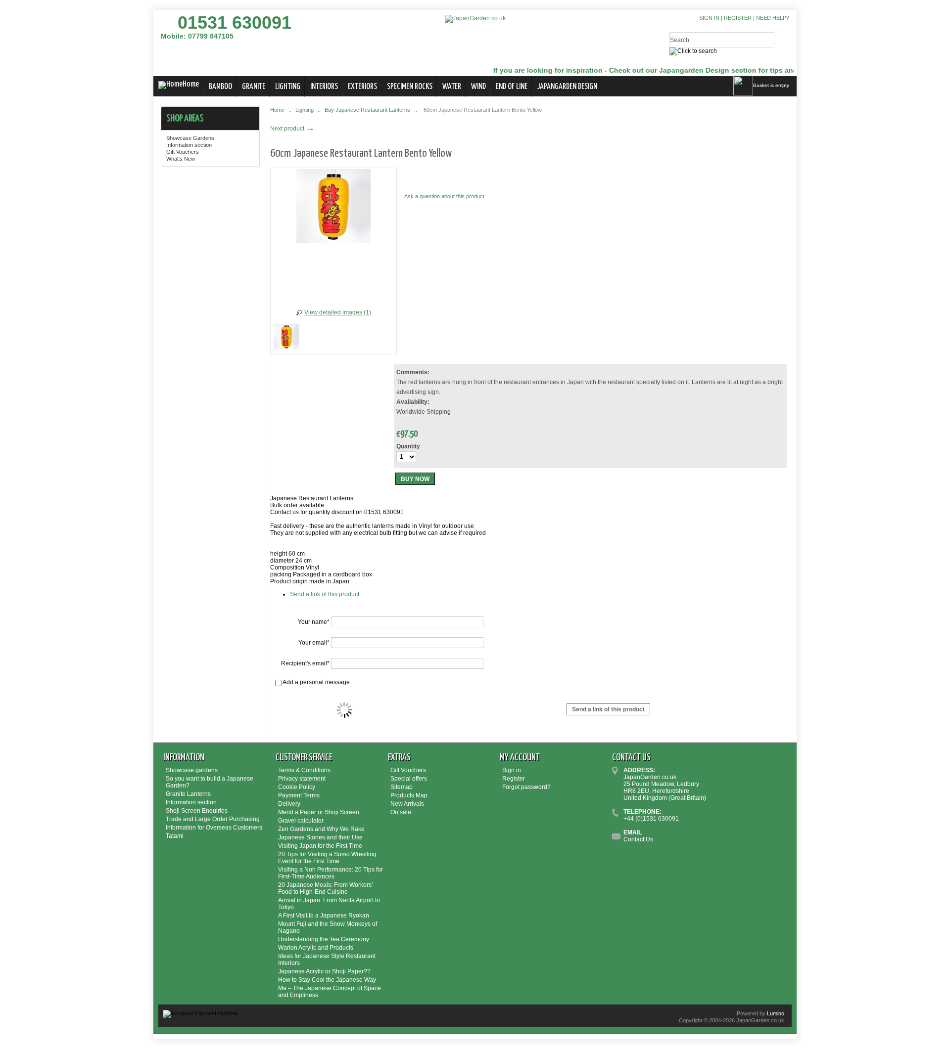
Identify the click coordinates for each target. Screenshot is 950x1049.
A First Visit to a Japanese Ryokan (323, 915)
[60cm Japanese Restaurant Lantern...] (286, 338)
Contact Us (638, 839)
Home (191, 84)
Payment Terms (299, 795)
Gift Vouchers (182, 152)
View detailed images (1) (337, 312)
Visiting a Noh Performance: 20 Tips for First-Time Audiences (330, 873)
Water (451, 87)
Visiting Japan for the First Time (320, 845)
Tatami (175, 835)
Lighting (287, 87)
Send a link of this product (324, 594)
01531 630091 (234, 22)
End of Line (511, 87)
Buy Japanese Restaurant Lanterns (367, 110)
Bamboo (220, 87)
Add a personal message (316, 682)
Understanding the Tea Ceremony (323, 939)
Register (738, 18)
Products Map (409, 795)
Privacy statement (302, 778)
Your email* (314, 642)
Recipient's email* (305, 663)
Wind (478, 87)
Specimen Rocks (409, 87)
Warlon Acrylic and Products (315, 947)
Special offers (408, 778)
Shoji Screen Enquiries (197, 810)
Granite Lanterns (188, 793)
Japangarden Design (567, 87)
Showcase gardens (192, 770)
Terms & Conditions (304, 770)
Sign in (709, 18)
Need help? (772, 18)
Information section (189, 145)
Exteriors (362, 87)
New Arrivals (407, 803)
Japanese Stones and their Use (320, 837)
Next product (292, 128)
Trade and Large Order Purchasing (213, 819)
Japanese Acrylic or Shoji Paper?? (324, 971)
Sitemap (401, 787)
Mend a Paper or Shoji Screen (318, 812)
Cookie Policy (296, 787)
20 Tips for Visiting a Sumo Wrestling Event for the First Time (327, 858)
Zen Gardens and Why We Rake (321, 829)
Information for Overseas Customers (214, 827)
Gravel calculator (301, 820)
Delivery (289, 803)
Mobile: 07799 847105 (197, 36)
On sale (400, 812)
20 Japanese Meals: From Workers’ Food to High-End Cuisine (325, 888)
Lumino (775, 1013)
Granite (253, 87)
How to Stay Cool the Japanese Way (327, 979)
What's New (180, 159)
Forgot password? (526, 787)
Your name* (314, 621)
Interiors (324, 87)
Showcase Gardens (190, 138)
